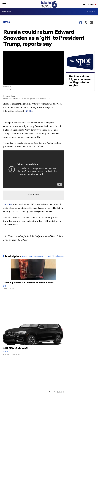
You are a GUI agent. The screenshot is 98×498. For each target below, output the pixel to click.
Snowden (7, 204)
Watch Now (88, 4)
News (6, 22)
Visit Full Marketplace (56, 256)
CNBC (29, 110)
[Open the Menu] (4, 4)
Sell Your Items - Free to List (32, 256)
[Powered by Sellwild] (60, 392)
